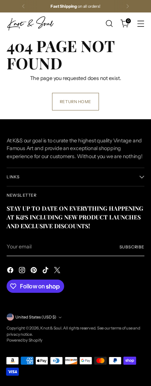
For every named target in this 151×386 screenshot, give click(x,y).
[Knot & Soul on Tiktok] (46, 271)
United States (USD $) (35, 317)
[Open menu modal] (140, 23)
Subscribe (132, 247)
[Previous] (23, 6)
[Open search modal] (109, 23)
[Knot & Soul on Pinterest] (34, 271)
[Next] (127, 6)
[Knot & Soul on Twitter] (58, 271)
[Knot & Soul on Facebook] (11, 271)
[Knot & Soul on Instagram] (22, 271)
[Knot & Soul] (30, 23)
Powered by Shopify (25, 340)
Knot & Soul (51, 328)
